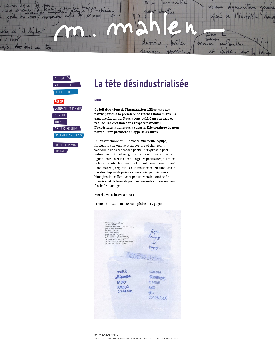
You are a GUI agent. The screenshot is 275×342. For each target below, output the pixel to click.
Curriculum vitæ (66, 145)
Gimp (158, 338)
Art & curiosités (66, 128)
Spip (152, 338)
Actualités (62, 78)
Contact (60, 151)
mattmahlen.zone (102, 334)
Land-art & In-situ (68, 108)
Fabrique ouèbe (119, 338)
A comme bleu (64, 85)
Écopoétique (63, 92)
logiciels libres (141, 338)
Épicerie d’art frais (68, 135)
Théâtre (60, 122)
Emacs (175, 338)
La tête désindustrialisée (141, 83)
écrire (115, 334)
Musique (60, 115)
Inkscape (166, 338)
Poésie (59, 101)
